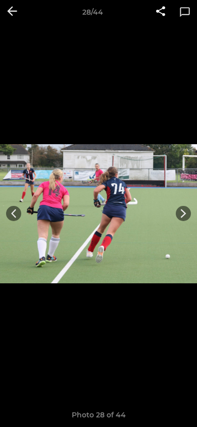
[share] (161, 12)
